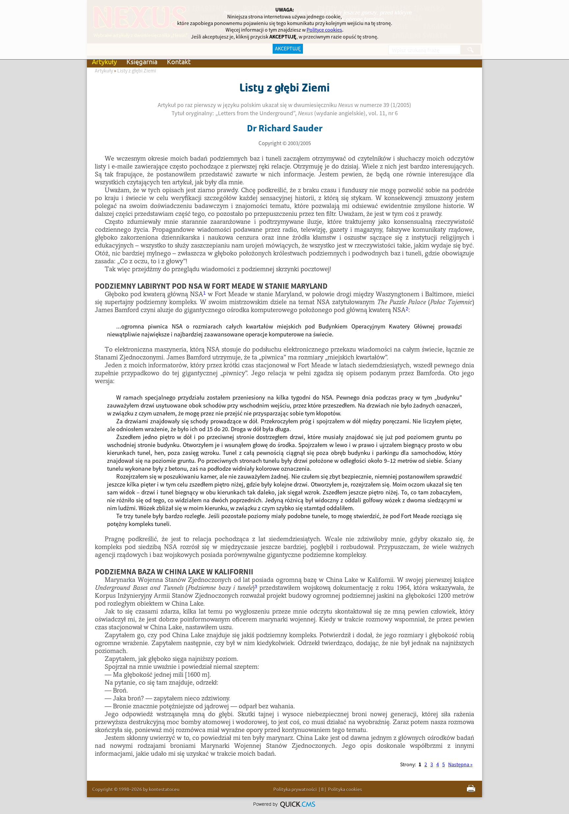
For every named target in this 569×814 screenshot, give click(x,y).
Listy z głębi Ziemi (136, 70)
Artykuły (104, 61)
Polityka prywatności (295, 789)
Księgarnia (141, 61)
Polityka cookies (345, 789)
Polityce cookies (324, 30)
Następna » (460, 764)
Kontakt (179, 61)
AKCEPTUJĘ (288, 48)
